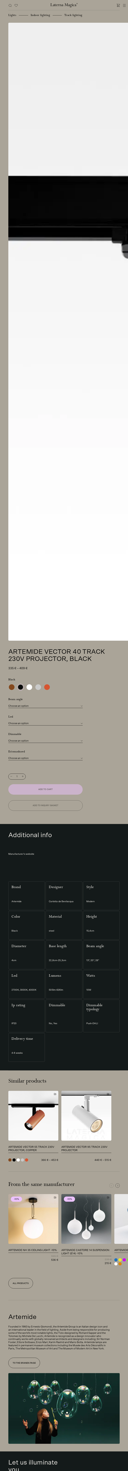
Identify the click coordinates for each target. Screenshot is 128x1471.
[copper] (47, 687)
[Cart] (118, 5)
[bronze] (11, 687)
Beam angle (15, 699)
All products (21, 1283)
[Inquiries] (16, 5)
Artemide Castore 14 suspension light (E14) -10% (85, 1252)
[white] (29, 687)
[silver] (38, 687)
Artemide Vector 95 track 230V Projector (84, 1149)
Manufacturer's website (21, 854)
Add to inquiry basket (45, 805)
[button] (117, 1185)
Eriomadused (16, 751)
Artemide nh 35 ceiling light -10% (32, 1250)
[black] (20, 687)
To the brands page (24, 1363)
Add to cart (45, 789)
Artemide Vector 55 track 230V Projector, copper (31, 1149)
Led (10, 716)
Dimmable (15, 734)
